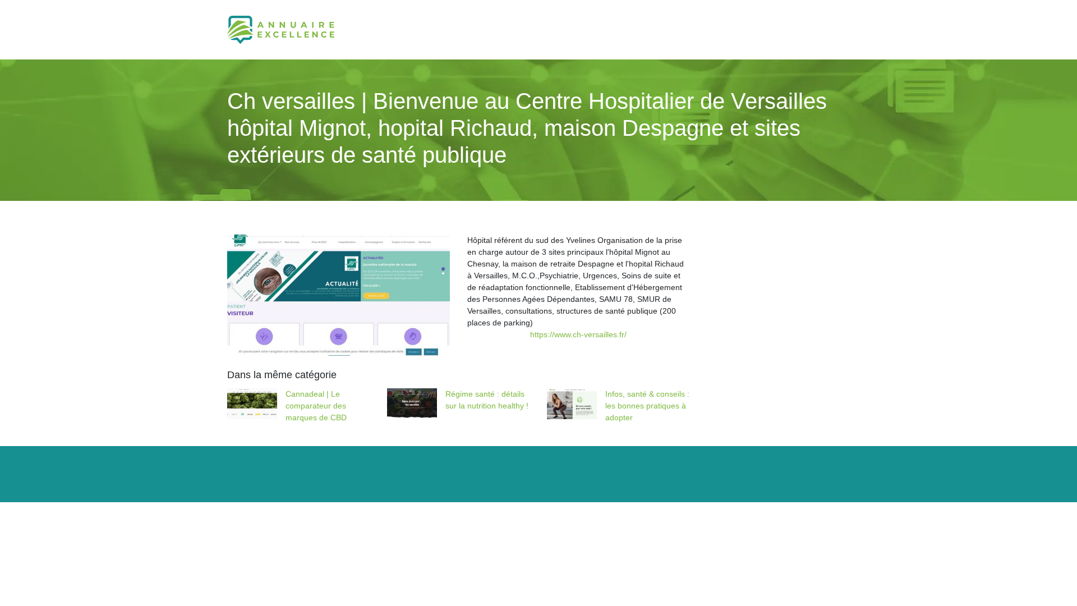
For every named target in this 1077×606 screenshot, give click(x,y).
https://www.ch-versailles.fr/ (578, 334)
